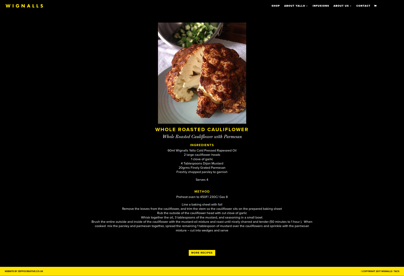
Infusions (321, 6)
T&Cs (396, 271)
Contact (363, 6)
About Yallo (294, 6)
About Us (341, 6)
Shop (276, 6)
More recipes (202, 252)
